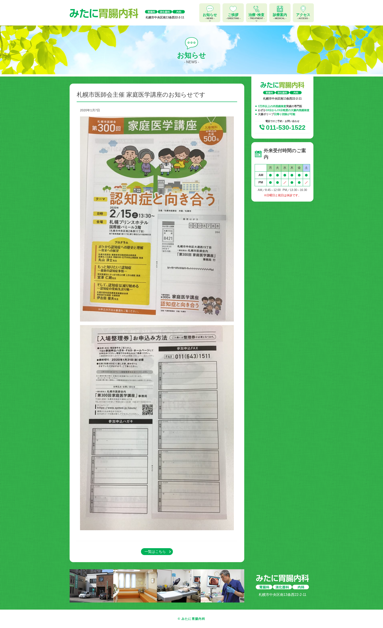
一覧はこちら (155, 551)
